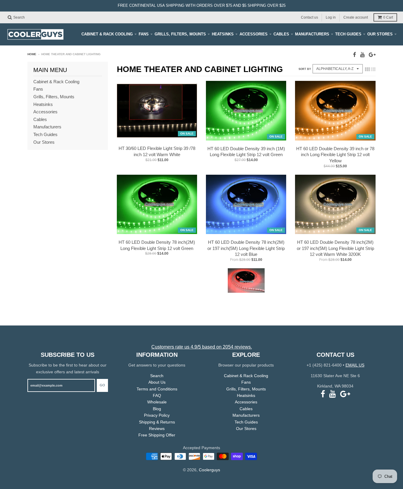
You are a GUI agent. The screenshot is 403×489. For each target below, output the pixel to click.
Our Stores (380, 34)
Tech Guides (348, 34)
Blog (157, 408)
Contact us (309, 17)
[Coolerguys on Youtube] (362, 54)
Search (156, 375)
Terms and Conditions (157, 389)
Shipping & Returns (157, 422)
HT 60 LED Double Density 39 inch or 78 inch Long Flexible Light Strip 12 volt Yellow (335, 154)
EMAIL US (354, 365)
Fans (144, 34)
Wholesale (157, 402)
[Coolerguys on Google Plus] (372, 54)
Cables (281, 34)
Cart (388, 17)
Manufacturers (312, 34)
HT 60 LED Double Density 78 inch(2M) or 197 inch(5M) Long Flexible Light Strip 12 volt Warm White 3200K (335, 248)
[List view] (373, 69)
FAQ (157, 395)
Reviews (157, 428)
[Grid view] (367, 69)
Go (102, 385)
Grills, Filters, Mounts (180, 34)
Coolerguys (209, 469)
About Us (157, 382)
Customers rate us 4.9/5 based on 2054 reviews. (201, 346)
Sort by (305, 69)
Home (31, 54)
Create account (355, 17)
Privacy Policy (157, 415)
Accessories (254, 34)
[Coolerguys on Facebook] (354, 54)
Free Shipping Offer (156, 435)
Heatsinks (223, 34)
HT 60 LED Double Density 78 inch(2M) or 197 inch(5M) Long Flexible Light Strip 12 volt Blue (246, 248)
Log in (331, 17)
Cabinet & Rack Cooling (107, 34)
